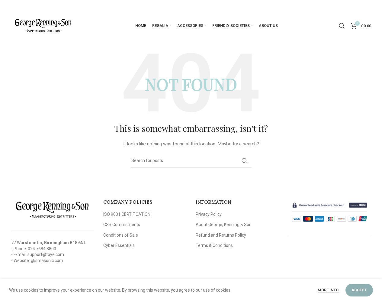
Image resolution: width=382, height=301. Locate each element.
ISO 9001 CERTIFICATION (126, 214)
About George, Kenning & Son (224, 224)
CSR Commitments (121, 224)
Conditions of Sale (120, 235)
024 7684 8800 (42, 248)
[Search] (342, 26)
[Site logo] (43, 25)
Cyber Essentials (119, 245)
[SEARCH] (245, 161)
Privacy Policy (209, 214)
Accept (359, 290)
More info (328, 290)
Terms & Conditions (214, 245)
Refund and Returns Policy (221, 235)
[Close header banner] (374, 6)
